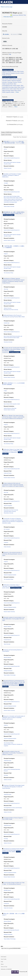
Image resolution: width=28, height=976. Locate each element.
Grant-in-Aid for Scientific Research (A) (11, 538)
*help (25, 15)
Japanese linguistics (8, 505)
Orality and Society (6, 74)
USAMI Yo (6, 424)
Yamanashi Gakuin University (10, 511)
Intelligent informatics (8, 670)
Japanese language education (9, 71)
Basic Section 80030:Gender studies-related (13, 197)
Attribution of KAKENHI (6, 969)
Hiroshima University (8, 342)
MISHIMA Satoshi (7, 890)
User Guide (3, 959)
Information (3, 956)
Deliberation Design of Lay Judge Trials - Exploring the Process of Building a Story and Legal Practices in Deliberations (13, 451)
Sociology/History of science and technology (13, 807)
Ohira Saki (6, 492)
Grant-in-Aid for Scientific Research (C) (12, 158)
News (2, 964)
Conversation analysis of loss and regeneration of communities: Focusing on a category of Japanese (12, 753)
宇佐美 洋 (6, 253)
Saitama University (7, 779)
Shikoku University (7, 168)
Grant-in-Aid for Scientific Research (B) (11, 191)
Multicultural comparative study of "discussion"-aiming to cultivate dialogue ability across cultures (13, 586)
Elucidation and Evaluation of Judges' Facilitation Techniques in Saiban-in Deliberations (11, 175)
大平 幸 (5, 149)
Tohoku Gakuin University (9, 206)
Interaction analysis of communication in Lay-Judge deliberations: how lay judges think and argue (13, 619)
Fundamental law (7, 639)
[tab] (14, 117)
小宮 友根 (6, 183)
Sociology (10, 82)
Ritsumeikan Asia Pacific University (11, 309)
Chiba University (7, 546)
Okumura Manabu (7, 657)
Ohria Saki (6, 289)
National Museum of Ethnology (10, 408)
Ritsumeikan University (8, 513)
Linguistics (6, 542)
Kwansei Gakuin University (9, 240)
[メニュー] (26, 2)
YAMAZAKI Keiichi (7, 760)
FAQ (2, 961)
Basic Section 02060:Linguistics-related (12, 403)
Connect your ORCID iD (17, 15)
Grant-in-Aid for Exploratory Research (11, 930)
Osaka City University (8, 907)
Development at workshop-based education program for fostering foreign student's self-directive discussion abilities (13, 850)
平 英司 (5, 390)
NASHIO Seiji (6, 323)
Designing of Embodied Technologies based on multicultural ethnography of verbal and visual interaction (13, 787)
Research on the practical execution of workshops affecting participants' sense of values (12, 554)
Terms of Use (4, 966)
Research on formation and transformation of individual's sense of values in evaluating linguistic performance (13, 717)
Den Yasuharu (7, 529)
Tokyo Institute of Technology (9, 675)
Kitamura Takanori (7, 626)
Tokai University (7, 644)
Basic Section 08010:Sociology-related (12, 196)
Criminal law (6, 903)
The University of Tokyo (8, 272)
